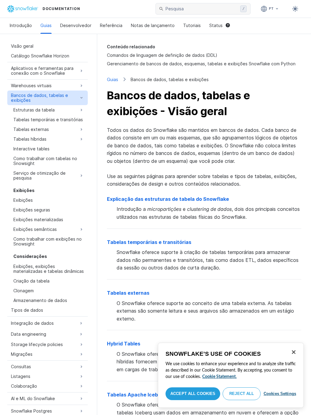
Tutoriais (192, 25)
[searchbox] (202, 8)
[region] (231, 375)
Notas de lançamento (153, 25)
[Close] (293, 352)
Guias (46, 25)
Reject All (241, 393)
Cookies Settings (280, 393)
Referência (111, 25)
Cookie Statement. (219, 377)
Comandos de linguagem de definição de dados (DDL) (162, 55)
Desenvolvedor (75, 25)
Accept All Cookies (192, 393)
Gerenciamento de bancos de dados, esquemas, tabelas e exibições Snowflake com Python (201, 63)
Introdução (21, 25)
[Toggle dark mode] (295, 9)
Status (216, 25)
